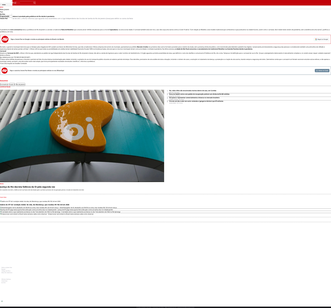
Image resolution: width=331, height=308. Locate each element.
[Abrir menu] (2, 3)
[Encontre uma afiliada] (13, 3)
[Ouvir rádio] (15, 3)
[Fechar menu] (6, 1)
